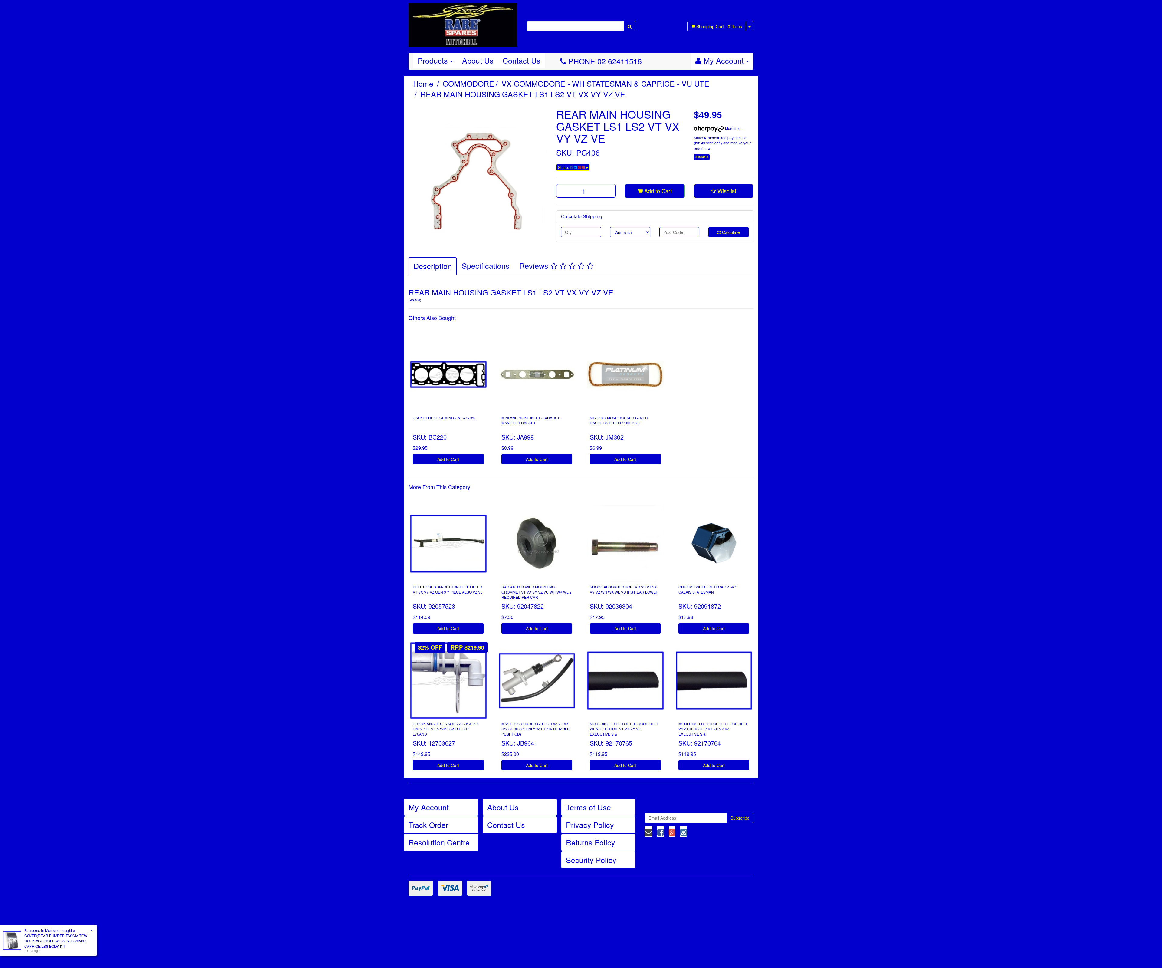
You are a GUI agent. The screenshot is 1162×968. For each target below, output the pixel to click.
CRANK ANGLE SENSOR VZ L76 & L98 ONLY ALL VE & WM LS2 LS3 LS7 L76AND (446, 728)
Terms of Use (588, 807)
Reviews (534, 265)
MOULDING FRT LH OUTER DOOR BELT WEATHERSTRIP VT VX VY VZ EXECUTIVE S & (624, 728)
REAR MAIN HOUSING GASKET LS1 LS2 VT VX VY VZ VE (522, 93)
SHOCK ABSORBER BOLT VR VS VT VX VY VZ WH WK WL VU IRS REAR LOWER (624, 589)
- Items (719, 26)
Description (432, 265)
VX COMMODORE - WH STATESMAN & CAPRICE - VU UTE (605, 83)
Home (423, 83)
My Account (429, 807)
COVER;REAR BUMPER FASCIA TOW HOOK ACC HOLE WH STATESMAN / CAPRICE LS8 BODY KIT (55, 940)
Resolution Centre (439, 842)
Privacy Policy (590, 824)
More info (732, 128)
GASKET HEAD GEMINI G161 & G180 (444, 417)
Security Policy (591, 859)
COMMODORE (468, 83)
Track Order (428, 824)
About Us (478, 60)
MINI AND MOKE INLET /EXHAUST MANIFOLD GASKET (530, 420)
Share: (564, 167)
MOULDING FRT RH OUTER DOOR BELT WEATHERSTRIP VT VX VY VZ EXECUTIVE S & (712, 728)
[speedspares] (463, 22)
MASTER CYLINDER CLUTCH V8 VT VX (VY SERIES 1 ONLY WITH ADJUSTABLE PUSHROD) (535, 728)
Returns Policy (590, 842)
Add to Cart (657, 191)
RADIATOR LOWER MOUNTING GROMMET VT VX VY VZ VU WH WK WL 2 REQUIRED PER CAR (536, 592)
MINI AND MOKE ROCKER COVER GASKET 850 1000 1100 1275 (619, 420)
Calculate (730, 232)
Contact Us (521, 60)
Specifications (486, 265)
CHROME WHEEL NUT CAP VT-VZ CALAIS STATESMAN (707, 589)
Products (434, 60)
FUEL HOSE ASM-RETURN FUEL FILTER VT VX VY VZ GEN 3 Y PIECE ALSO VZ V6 (448, 589)
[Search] (629, 26)
